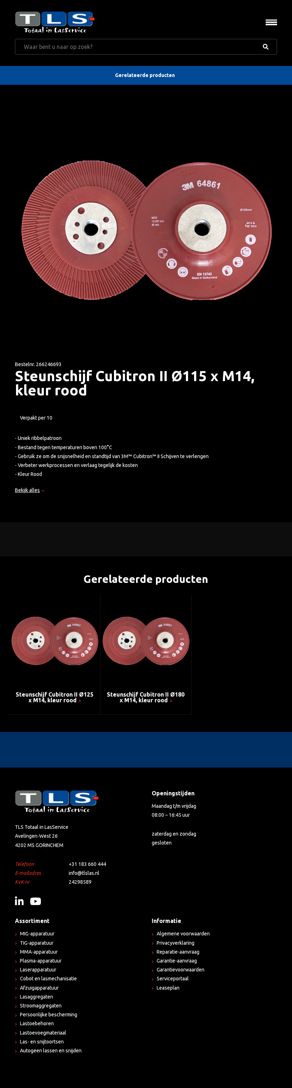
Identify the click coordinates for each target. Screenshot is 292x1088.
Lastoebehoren (37, 1023)
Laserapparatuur (38, 969)
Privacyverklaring (175, 943)
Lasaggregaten (36, 997)
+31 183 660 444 (87, 864)
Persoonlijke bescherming (48, 1014)
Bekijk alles (27, 490)
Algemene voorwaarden (183, 933)
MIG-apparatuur (37, 933)
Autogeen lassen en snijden (51, 1050)
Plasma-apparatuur (41, 961)
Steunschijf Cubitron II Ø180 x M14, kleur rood (145, 697)
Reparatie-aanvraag (178, 952)
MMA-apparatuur (39, 952)
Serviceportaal (173, 978)
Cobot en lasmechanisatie (48, 978)
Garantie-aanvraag (177, 961)
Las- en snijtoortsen (42, 1042)
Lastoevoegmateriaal (43, 1033)
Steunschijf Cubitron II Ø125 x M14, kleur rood (54, 697)
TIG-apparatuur (36, 943)
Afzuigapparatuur (39, 988)
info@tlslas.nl (84, 873)
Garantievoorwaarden (180, 969)
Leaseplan (168, 988)
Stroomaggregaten (41, 1006)
